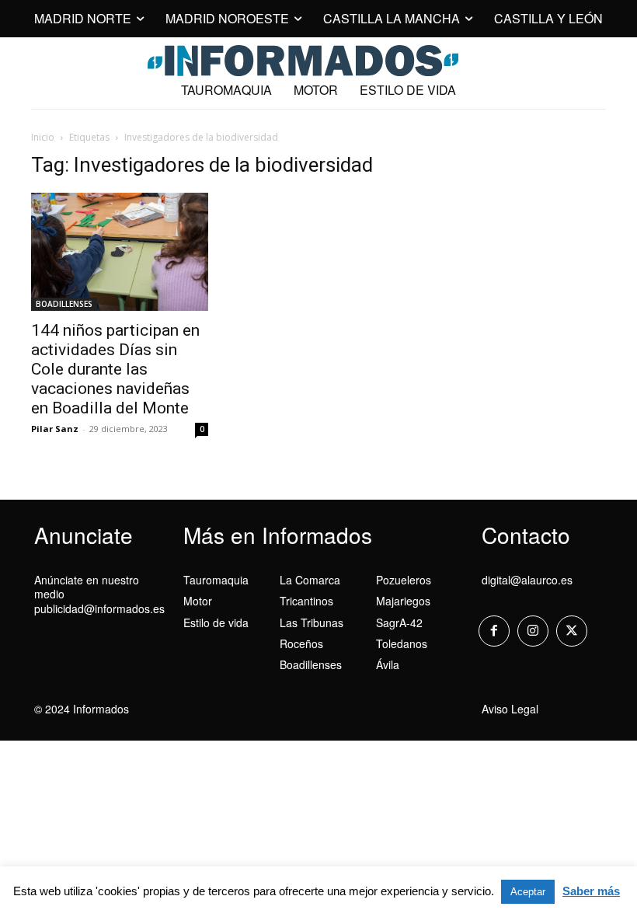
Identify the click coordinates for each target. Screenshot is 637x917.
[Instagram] (532, 631)
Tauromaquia (216, 580)
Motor (197, 600)
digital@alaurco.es (527, 580)
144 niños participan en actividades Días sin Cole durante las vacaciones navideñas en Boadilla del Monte (115, 369)
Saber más (591, 891)
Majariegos (403, 600)
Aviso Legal (510, 709)
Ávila (387, 664)
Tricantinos (306, 600)
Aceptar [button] (527, 892)
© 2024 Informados (81, 709)
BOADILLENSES (64, 303)
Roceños (301, 643)
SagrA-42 (399, 622)
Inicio (42, 137)
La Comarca (310, 580)
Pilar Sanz (54, 428)
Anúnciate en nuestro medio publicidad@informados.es (99, 593)
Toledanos (401, 643)
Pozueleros (403, 580)
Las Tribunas (311, 622)
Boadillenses (311, 664)
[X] (571, 631)
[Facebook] (494, 631)
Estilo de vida (216, 622)
